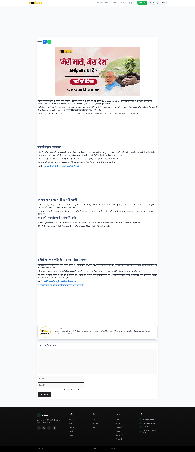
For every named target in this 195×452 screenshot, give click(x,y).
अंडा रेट (123, 2)
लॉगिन (163, 3)
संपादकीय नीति (119, 427)
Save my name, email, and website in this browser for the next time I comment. (70, 390)
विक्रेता (99, 2)
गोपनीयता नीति (119, 435)
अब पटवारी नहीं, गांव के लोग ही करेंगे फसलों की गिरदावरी (61, 166)
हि (153, 3)
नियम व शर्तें (119, 439)
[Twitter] (44, 428)
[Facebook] (39, 428)
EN (150, 3)
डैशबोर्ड (71, 435)
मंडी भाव (115, 2)
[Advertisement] (97, 22)
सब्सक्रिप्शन (96, 423)
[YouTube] (54, 428)
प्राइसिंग (132, 2)
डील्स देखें (71, 427)
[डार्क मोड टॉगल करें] (157, 3)
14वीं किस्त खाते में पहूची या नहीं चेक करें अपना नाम (60, 281)
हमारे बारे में (118, 423)
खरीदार (106, 2)
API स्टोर (95, 419)
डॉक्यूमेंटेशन (96, 427)
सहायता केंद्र (119, 419)
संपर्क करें (118, 431)
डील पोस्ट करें (72, 431)
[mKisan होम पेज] (35, 3)
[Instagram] (49, 428)
